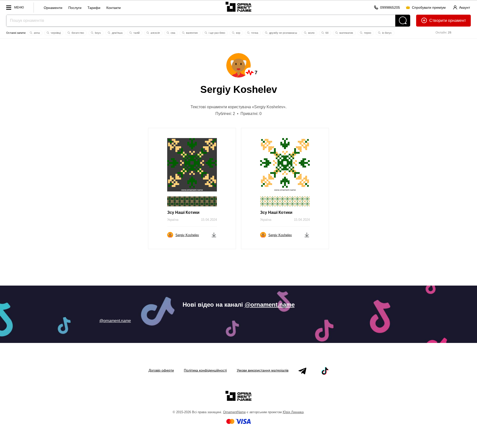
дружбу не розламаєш (282, 32)
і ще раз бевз (216, 32)
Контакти (113, 8)
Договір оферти (161, 370)
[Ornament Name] (238, 6)
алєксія (155, 32)
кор (237, 32)
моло (311, 32)
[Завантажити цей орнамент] (214, 234)
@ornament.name (270, 304)
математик (346, 32)
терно (367, 32)
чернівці (55, 32)
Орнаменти (53, 8)
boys (97, 32)
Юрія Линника (293, 412)
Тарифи (93, 8)
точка (254, 32)
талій (136, 32)
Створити (438, 20)
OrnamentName (234, 412)
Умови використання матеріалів (262, 370)
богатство (77, 32)
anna (36, 32)
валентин (191, 32)
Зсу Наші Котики (183, 212)
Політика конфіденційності (205, 370)
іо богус (386, 32)
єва (172, 32)
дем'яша (116, 32)
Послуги (74, 8)
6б (326, 32)
